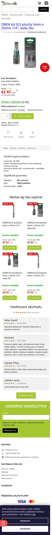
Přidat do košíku (24, 116)
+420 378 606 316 (12, 453)
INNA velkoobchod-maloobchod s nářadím (22, 457)
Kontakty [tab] (21, 148)
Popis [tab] (5, 148)
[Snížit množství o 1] (10, 117)
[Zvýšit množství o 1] (10, 114)
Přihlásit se (10, 430)
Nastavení (25, 521)
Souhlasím (25, 529)
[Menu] (46, 3)
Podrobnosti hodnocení (37, 32)
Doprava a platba (8, 469)
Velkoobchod (6, 478)
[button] (14, 242)
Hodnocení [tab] (31, 148)
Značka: (14, 84)
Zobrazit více (26, 395)
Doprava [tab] (13, 148)
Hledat (43, 9)
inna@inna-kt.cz (11, 450)
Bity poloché (22, 180)
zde (34, 514)
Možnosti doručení (35, 110)
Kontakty (4, 472)
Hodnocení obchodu (26, 307)
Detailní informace (8, 125)
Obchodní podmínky (9, 475)
